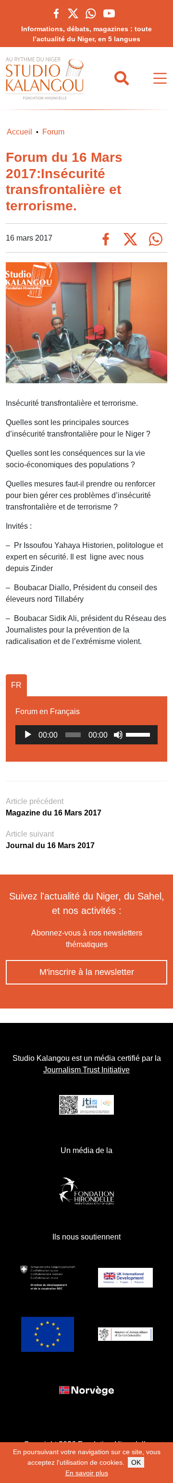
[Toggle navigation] (160, 78)
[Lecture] (28, 735)
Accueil (19, 132)
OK (136, 1462)
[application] (86, 734)
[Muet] (118, 735)
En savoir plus (86, 1473)
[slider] (139, 733)
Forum (53, 132)
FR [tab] (16, 685)
